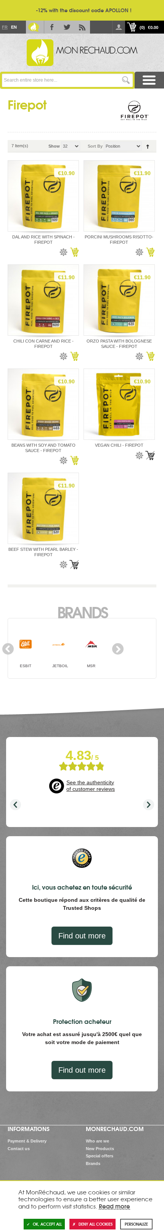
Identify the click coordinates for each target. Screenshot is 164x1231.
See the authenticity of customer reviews (90, 785)
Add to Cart (74, 252)
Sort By (95, 146)
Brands (82, 611)
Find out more (82, 936)
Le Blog (33, 27)
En (13, 27)
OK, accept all (47, 1224)
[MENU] (149, 80)
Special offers (99, 1156)
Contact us (19, 1148)
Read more (114, 1205)
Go (126, 80)
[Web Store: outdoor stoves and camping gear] (82, 52)
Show (54, 146)
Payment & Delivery (27, 1141)
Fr (4, 27)
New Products (100, 1148)
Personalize (136, 1224)
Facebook (51, 27)
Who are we (97, 1141)
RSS (82, 27)
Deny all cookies (96, 1224)
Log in (118, 27)
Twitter (67, 27)
